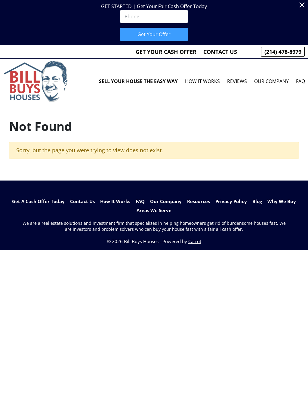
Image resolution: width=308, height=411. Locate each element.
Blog (257, 201)
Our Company (271, 81)
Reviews (237, 81)
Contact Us (220, 51)
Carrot (194, 241)
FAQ (140, 201)
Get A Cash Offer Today (38, 201)
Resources (198, 201)
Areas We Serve (154, 210)
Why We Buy (281, 201)
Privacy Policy (231, 201)
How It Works (202, 81)
